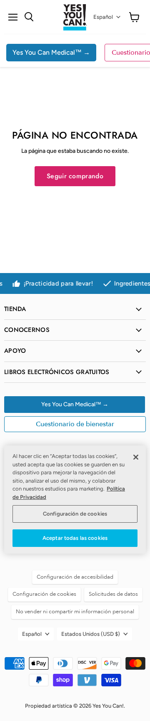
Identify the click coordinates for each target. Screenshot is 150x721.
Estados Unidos (90, 634)
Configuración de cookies (75, 514)
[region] (75, 499)
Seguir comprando (75, 176)
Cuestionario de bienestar (75, 424)
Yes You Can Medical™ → (51, 52)
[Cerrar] (136, 457)
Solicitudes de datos (113, 594)
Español (103, 17)
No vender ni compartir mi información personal (75, 611)
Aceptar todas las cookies (75, 538)
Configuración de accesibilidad (75, 577)
